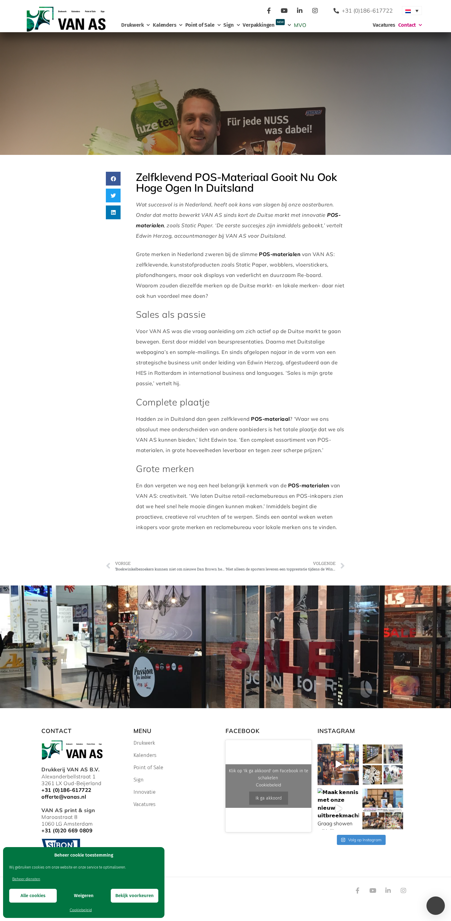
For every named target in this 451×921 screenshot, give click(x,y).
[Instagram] (315, 11)
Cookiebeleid (81, 910)
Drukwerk (132, 25)
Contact (407, 25)
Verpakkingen (263, 24)
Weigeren (84, 895)
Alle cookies (33, 895)
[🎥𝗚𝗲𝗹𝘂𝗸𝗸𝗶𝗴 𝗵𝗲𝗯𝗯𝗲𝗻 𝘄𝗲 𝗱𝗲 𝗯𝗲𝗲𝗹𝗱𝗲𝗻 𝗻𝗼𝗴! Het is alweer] (338, 764)
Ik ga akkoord (269, 798)
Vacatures (384, 25)
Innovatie (144, 792)
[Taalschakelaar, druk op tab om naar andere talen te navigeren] (412, 10)
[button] (113, 179)
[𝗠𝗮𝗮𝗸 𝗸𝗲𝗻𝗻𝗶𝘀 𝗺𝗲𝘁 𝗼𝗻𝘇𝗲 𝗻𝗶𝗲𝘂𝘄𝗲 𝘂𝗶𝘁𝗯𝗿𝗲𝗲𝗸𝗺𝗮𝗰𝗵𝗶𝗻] (338, 809)
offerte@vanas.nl (63, 796)
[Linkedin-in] (300, 11)
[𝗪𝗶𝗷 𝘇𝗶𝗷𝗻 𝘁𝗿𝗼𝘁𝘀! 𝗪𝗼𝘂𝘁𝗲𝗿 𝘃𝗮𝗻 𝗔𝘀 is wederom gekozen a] (382, 809)
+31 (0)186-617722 (66, 790)
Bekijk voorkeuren (134, 895)
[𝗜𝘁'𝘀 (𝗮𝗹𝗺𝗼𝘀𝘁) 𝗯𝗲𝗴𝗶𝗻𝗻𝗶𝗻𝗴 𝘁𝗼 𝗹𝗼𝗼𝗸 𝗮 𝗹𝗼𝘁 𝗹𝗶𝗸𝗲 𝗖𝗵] (382, 764)
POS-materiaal (270, 419)
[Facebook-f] (269, 11)
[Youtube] (284, 11)
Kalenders (164, 25)
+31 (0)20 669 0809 (66, 830)
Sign (228, 25)
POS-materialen (279, 254)
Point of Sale (199, 25)
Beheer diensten (26, 879)
